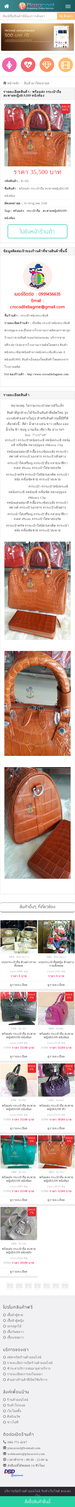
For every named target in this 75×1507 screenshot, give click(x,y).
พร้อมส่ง (18, 210)
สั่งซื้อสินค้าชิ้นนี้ (37, 1501)
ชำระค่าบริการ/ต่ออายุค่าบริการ (28, 1368)
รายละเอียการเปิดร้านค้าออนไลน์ (29, 1363)
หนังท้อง (9, 218)
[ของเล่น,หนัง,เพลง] (65, 64)
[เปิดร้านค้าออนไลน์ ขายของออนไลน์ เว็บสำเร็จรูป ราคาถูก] (37, 36)
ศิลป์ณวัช (13, 1416)
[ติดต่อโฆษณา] (10, 1286)
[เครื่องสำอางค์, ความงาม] (28, 64)
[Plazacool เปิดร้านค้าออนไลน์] (37, 6)
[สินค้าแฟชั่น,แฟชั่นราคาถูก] (9, 64)
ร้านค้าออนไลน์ (17, 1399)
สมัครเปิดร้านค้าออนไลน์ (24, 1357)
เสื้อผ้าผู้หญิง (15, 1320)
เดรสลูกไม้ (14, 1326)
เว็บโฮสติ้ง (14, 1411)
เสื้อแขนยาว (15, 1337)
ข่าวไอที (12, 1422)
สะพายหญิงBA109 (54, 210)
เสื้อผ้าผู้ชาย (15, 1315)
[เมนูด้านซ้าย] (6, 6)
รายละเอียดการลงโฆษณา (24, 1374)
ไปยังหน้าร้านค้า (37, 231)
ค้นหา (67, 16)
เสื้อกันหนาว (15, 1332)
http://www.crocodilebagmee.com (48, 374)
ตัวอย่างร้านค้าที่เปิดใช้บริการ (27, 1379)
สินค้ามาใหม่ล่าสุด (36, 83)
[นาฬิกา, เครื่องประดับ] (47, 64)
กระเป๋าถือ (33, 210)
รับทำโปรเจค (16, 1405)
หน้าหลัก (12, 83)
